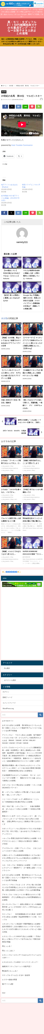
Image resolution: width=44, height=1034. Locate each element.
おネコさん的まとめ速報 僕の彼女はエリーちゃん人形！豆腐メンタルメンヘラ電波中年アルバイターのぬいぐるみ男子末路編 (22, 727)
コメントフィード (9, 703)
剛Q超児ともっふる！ (10, 971)
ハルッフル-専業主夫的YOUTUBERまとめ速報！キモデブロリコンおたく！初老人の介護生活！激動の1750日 (21, 841)
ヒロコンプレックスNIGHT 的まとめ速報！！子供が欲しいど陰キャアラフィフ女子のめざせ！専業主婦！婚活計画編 (22, 939)
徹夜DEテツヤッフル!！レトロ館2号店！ (17, 966)
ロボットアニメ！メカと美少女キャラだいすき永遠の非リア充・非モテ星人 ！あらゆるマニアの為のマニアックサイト (22, 831)
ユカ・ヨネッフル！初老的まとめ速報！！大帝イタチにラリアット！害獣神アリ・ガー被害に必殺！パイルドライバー (22, 867)
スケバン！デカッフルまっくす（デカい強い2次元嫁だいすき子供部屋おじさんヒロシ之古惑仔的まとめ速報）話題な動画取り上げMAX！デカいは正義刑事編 (22, 887)
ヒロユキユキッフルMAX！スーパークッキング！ (20, 962)
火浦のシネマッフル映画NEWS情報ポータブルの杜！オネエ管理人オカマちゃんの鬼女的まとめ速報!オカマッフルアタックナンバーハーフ (21, 857)
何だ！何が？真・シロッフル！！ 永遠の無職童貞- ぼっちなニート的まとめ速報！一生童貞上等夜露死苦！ (21, 809)
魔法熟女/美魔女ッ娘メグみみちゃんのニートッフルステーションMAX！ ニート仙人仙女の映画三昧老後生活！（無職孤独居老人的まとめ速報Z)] (21, 768)
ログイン (6, 692)
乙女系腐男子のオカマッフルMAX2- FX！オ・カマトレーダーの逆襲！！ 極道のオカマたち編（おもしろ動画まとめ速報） (22, 777)
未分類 (4, 91)
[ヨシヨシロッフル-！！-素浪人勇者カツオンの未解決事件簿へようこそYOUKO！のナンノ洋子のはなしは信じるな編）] (22, 906)
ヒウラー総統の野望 (9, 979)
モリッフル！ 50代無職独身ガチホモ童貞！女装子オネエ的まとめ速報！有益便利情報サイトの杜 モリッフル (22, 916)
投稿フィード (7, 697)
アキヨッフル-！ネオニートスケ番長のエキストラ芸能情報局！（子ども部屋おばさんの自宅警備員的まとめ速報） (22, 897)
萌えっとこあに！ (8, 950)
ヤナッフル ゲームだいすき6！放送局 (16, 975)
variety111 (22, 242)
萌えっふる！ (7, 946)
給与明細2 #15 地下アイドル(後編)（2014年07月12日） (10, 198)
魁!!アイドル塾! (7, 984)
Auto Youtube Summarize (22, 145)
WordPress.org (8, 708)
